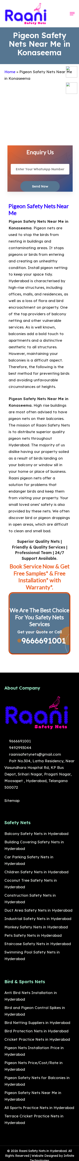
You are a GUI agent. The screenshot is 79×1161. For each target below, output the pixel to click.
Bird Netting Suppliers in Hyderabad (37, 1022)
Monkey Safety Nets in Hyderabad (36, 927)
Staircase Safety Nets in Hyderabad (37, 943)
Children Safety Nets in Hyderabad (36, 872)
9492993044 (19, 747)
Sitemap (12, 800)
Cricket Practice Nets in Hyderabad (37, 1039)
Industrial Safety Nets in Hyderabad (37, 918)
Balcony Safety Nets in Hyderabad (36, 833)
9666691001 (42, 640)
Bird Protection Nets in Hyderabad (36, 1031)
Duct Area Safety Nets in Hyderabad (38, 910)
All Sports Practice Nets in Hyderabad (39, 1107)
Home (9, 71)
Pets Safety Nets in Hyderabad (33, 935)
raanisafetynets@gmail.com (34, 754)
